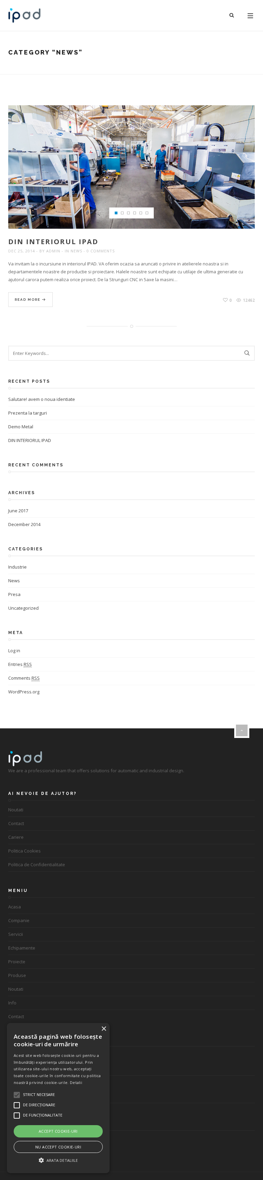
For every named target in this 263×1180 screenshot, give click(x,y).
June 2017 (18, 511)
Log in (14, 650)
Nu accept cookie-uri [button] (58, 1146)
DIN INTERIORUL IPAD (53, 241)
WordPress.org (23, 692)
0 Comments (101, 250)
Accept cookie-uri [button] (58, 1131)
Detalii (76, 1082)
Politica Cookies (24, 851)
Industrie (17, 567)
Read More (28, 299)
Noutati (15, 810)
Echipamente (21, 948)
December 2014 (24, 524)
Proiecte (16, 961)
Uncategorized (23, 608)
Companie (18, 920)
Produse (17, 975)
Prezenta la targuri (27, 413)
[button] (58, 1160)
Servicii (15, 934)
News (76, 250)
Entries (20, 664)
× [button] (103, 1029)
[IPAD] (24, 15)
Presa (14, 594)
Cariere (16, 837)
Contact (16, 823)
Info (12, 1003)
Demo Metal (20, 427)
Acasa (14, 907)
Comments (24, 678)
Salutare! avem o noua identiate (41, 399)
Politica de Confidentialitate (36, 864)
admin (53, 250)
